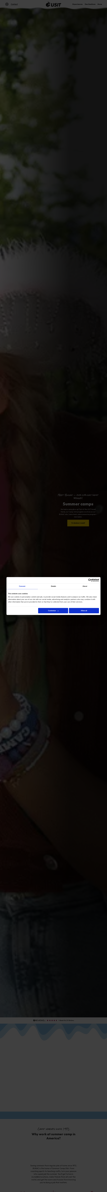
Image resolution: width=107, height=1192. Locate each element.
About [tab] (85, 586)
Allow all (84, 610)
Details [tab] (53, 586)
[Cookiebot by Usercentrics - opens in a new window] (90, 580)
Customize (52, 610)
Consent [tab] (22, 586)
